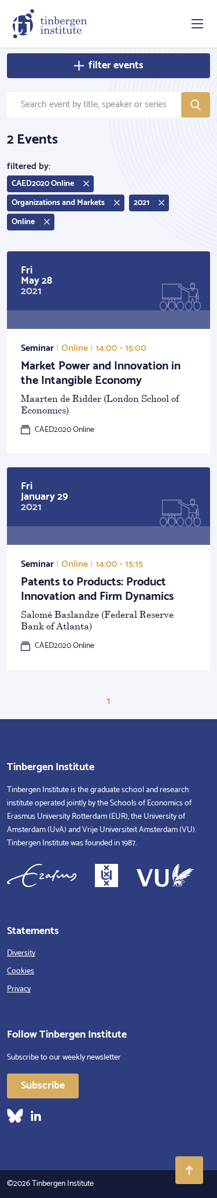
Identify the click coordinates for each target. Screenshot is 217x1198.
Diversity (21, 953)
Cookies (20, 971)
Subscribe (43, 1085)
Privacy (19, 989)
